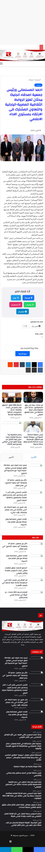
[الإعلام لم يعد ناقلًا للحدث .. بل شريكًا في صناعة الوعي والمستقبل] (36, 595)
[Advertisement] (22, 22)
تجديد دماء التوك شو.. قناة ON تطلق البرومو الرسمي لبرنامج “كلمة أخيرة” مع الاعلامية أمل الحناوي (15, 469)
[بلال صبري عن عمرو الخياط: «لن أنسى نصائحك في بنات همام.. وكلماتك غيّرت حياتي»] (35, 510)
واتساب (28, 305)
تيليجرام (21, 311)
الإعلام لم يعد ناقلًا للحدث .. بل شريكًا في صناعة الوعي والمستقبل (16, 595)
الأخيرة (33, 457)
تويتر (14, 298)
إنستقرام (14, 305)
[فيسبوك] (40, 364)
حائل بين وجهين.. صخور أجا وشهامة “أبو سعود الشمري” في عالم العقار (16, 482)
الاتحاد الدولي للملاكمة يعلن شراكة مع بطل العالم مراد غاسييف (16, 522)
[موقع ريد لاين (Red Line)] (22, 55)
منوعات (31, 80)
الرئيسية (38, 80)
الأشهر (11, 457)
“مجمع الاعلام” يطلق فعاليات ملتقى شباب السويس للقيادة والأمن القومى (16, 570)
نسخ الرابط (22, 354)
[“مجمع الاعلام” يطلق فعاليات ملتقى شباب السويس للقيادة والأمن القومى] (36, 571)
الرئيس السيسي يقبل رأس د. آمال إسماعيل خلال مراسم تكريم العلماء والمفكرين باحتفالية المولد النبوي (15, 496)
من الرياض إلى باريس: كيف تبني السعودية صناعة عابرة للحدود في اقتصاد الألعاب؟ (14, 582)
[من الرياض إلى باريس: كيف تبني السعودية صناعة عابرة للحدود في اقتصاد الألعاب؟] (36, 583)
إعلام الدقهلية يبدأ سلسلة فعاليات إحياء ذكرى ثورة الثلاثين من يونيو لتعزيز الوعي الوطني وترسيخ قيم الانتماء (12, 439)
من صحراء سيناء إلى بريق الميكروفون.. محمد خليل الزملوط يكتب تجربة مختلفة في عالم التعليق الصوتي (33, 410)
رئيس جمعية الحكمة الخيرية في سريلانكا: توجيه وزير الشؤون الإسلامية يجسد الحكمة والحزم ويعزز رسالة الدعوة (33, 439)
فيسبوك (27, 298)
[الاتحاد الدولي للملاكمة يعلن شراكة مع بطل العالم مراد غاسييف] (35, 522)
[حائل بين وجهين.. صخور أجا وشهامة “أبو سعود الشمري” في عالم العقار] (35, 483)
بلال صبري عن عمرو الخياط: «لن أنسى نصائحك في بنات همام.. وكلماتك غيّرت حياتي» (15, 510)
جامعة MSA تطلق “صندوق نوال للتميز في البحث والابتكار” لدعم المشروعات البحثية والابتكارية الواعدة (12, 410)
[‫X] (34, 364)
